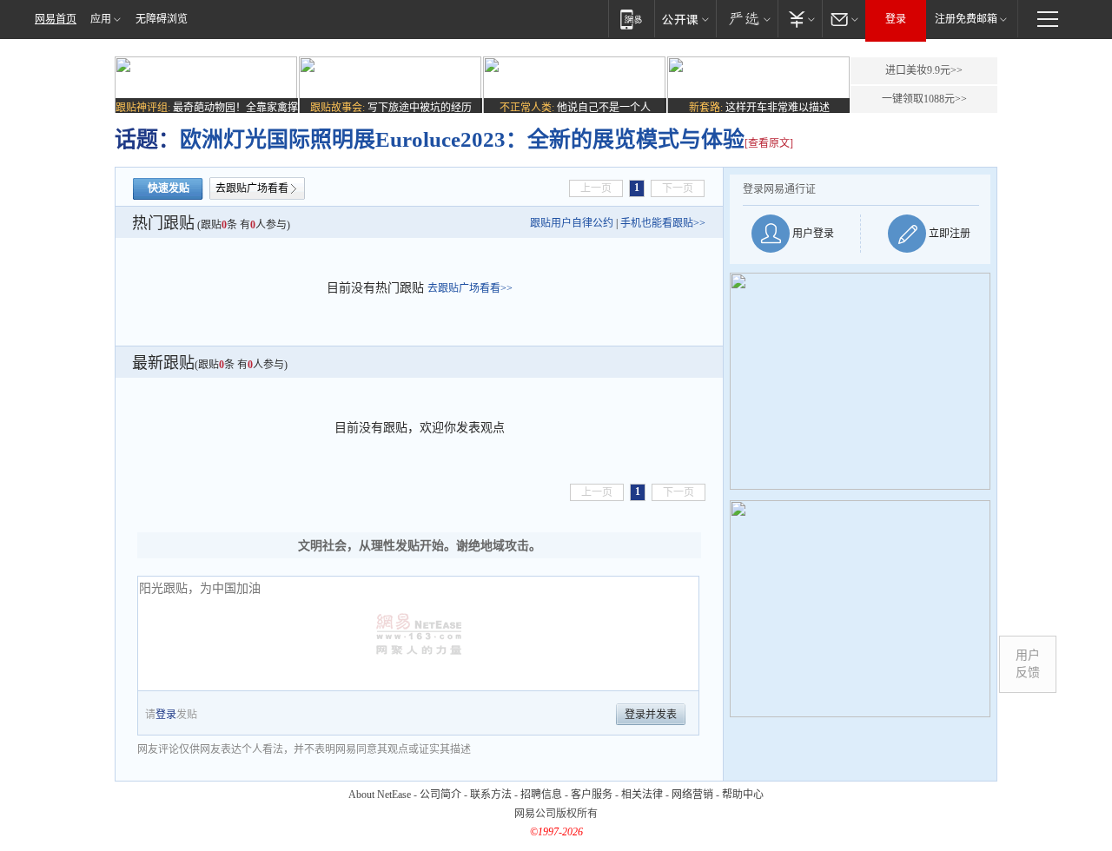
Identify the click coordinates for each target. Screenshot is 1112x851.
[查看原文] (769, 143)
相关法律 (642, 794)
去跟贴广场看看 (251, 188)
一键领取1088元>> (924, 99)
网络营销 (692, 794)
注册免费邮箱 (966, 19)
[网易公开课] (685, 18)
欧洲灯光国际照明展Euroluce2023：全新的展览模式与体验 (462, 139)
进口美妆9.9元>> (924, 70)
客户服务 (591, 794)
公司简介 (440, 794)
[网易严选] (747, 18)
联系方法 (491, 794)
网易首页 (55, 19)
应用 (100, 19)
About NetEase (379, 794)
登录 (895, 19)
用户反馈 (1028, 664)
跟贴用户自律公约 (571, 223)
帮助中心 (743, 794)
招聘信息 (541, 794)
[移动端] (631, 18)
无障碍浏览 (162, 19)
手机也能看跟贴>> (662, 223)
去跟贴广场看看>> (470, 288)
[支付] (800, 18)
